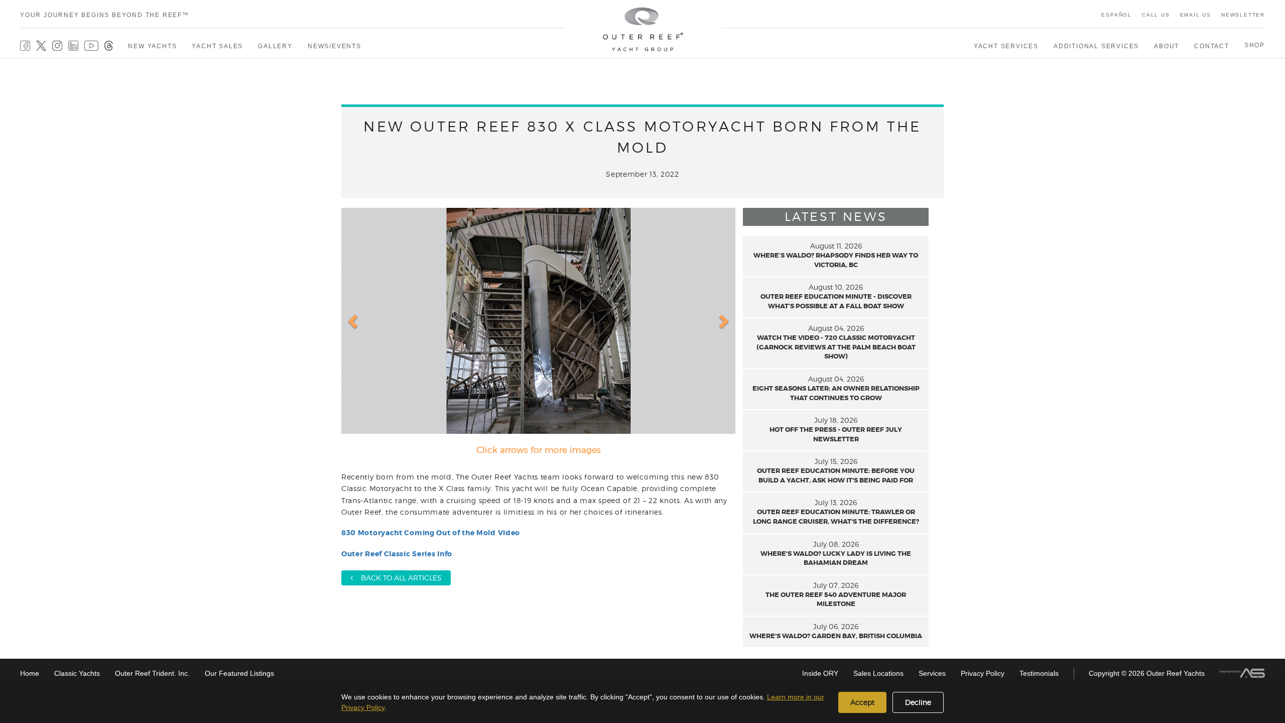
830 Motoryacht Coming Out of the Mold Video (430, 532)
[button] (353, 321)
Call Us (1156, 15)
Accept (862, 702)
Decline (918, 702)
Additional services (1096, 46)
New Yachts (152, 46)
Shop (1254, 45)
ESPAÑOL (1116, 15)
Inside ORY (820, 673)
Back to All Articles (397, 577)
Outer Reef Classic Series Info (396, 553)
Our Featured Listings (239, 673)
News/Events (334, 46)
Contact (1211, 46)
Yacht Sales (217, 46)
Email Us (1195, 15)
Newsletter (1243, 15)
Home (29, 673)
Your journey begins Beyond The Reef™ (104, 15)
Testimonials (1039, 673)
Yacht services (1006, 46)
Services (932, 673)
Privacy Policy (982, 673)
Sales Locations (878, 673)
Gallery (275, 46)
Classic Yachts (77, 673)
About (1166, 46)
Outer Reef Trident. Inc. (152, 673)
